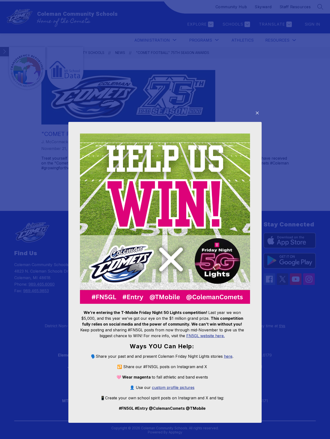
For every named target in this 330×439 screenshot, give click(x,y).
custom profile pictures (173, 387)
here (228, 356)
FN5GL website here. (205, 335)
